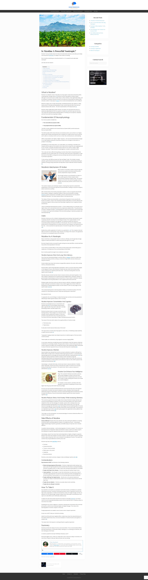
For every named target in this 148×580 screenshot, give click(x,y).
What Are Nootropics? (94, 50)
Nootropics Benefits (94, 46)
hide (48, 66)
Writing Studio (56, 545)
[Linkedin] (42, 550)
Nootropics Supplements (50, 556)
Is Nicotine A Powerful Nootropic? (97, 20)
